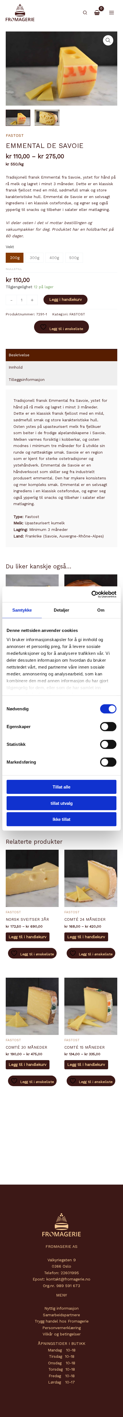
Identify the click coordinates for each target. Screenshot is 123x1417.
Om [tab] (100, 610)
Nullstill (14, 268)
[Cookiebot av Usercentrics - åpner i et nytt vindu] (91, 594)
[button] (85, 12)
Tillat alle (61, 786)
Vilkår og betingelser (62, 1334)
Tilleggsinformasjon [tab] (27, 379)
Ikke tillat (61, 819)
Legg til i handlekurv (27, 936)
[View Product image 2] (47, 118)
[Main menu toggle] (111, 12)
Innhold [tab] (16, 367)
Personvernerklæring (61, 1327)
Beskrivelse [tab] (19, 355)
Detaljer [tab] (62, 610)
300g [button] (34, 257)
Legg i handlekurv (65, 299)
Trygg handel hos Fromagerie (62, 1321)
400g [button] (54, 257)
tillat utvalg (62, 803)
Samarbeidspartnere (61, 1315)
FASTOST (15, 135)
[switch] (108, 726)
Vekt (10, 246)
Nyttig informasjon (61, 1308)
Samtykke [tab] (22, 610)
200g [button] (14, 257)
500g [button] (74, 257)
